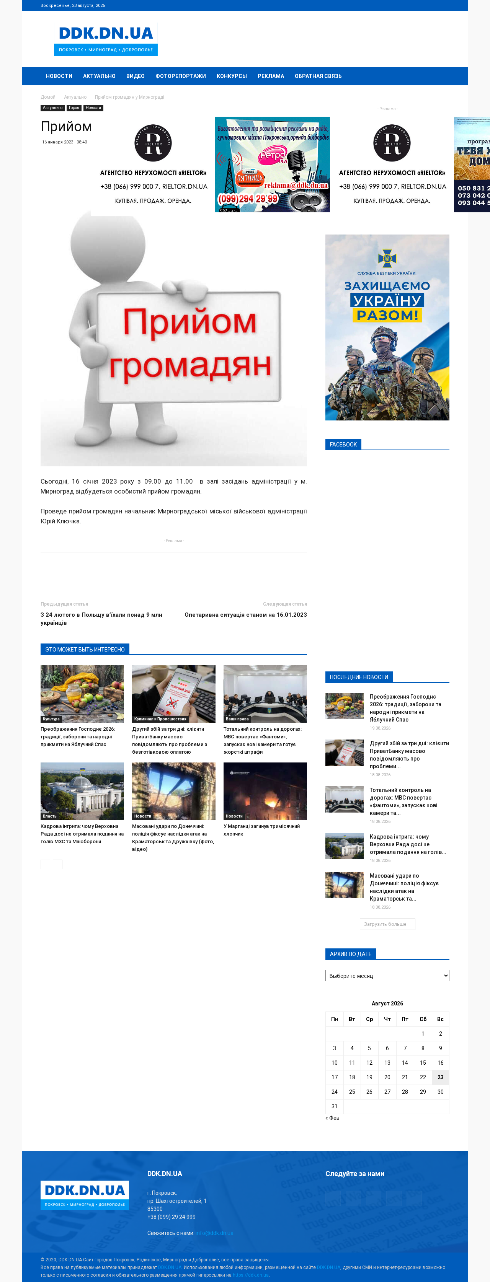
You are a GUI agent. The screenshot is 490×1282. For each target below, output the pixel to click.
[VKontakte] (431, 5)
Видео (135, 76)
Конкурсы (232, 76)
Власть (50, 816)
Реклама (271, 76)
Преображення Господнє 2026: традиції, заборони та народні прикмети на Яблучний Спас (78, 736)
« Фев (332, 1118)
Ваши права (237, 719)
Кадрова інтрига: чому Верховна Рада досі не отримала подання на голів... (408, 844)
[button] (440, 76)
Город (74, 108)
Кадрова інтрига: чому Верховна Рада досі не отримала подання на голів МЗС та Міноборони (82, 833)
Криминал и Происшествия (160, 719)
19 (369, 1077)
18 (352, 1077)
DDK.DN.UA (169, 1267)
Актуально (99, 76)
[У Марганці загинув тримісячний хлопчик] (265, 791)
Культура (51, 719)
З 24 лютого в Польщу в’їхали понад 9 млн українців (101, 618)
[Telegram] (406, 5)
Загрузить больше (385, 924)
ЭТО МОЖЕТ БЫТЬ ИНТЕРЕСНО (85, 650)
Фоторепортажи (180, 76)
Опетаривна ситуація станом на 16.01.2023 (246, 614)
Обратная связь (318, 76)
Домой (48, 97)
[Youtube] (443, 5)
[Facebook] (393, 5)
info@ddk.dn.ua (215, 1233)
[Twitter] (418, 5)
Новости (59, 76)
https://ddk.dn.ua (251, 1275)
